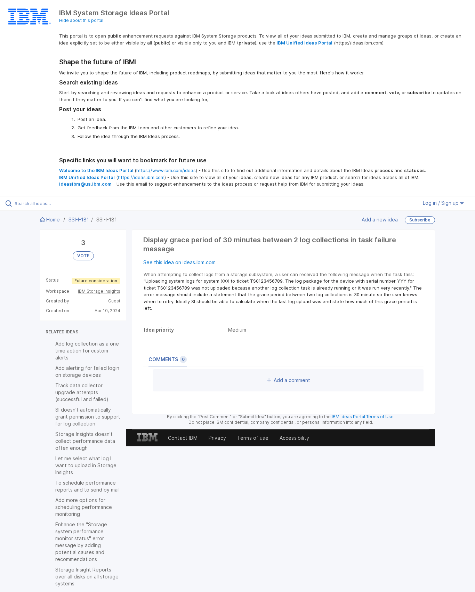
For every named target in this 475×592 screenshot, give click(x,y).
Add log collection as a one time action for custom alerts (87, 350)
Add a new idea (380, 219)
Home (53, 219)
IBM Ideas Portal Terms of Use (363, 416)
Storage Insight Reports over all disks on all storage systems (87, 576)
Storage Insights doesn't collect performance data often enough (85, 441)
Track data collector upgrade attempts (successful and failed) (81, 392)
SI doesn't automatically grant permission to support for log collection (87, 417)
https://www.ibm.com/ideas (166, 170)
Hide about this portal (81, 20)
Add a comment (292, 380)
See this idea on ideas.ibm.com (179, 262)
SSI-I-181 (79, 219)
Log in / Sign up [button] (441, 203)
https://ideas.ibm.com (141, 177)
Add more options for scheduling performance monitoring (83, 507)
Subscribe (419, 219)
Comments (166, 359)
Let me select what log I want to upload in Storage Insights (85, 465)
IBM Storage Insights (99, 291)
